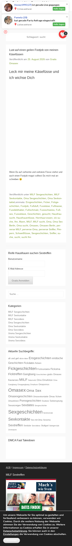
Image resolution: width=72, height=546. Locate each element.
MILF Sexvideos (16, 319)
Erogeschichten (34, 202)
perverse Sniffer (47, 229)
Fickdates (29, 363)
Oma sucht (22, 225)
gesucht (46, 214)
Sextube (27, 425)
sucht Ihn (26, 237)
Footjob (25, 206)
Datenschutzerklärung (36, 467)
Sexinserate (48, 413)
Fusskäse (45, 206)
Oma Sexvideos (16, 330)
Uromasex (12, 430)
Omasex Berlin (47, 225)
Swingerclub (54, 426)
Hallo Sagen (59, 8)
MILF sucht (39, 221)
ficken (38, 363)
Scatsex (45, 401)
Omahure (34, 384)
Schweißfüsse (22, 233)
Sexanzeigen (14, 405)
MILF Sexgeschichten (41, 194)
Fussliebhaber (16, 210)
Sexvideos (36, 426)
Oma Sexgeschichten (35, 198)
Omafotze (47, 380)
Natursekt (32, 380)
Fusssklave (20, 214)
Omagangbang (23, 384)
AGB (8, 467)
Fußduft (34, 206)
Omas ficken (55, 396)
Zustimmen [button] (12, 540)
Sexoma (47, 420)
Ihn (16, 221)
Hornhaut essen (44, 217)
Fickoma (55, 369)
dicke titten (23, 358)
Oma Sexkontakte (17, 326)
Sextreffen (15, 425)
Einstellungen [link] (11, 534)
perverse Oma (30, 229)
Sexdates (27, 405)
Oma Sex (33, 390)
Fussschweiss (47, 210)
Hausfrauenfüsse (25, 217)
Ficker (47, 202)
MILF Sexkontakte (17, 315)
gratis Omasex (54, 374)
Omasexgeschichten (20, 396)
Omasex (33, 225)
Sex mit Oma (36, 420)
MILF (29, 221)
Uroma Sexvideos (16, 340)
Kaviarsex (13, 380)
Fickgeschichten (22, 368)
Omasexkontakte (40, 396)
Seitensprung (56, 401)
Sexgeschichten (39, 233)
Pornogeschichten (30, 400)
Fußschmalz (32, 210)
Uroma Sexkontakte (17, 337)
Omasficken (13, 401)
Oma (48, 221)
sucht (17, 237)
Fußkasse (56, 206)
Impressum (18, 467)
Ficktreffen (15, 374)
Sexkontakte (19, 419)
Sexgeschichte (41, 405)
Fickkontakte (43, 369)
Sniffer (53, 233)
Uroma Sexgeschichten (19, 333)
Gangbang (29, 374)
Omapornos (44, 384)
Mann (22, 221)
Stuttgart (45, 425)
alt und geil (13, 358)
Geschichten (34, 214)
